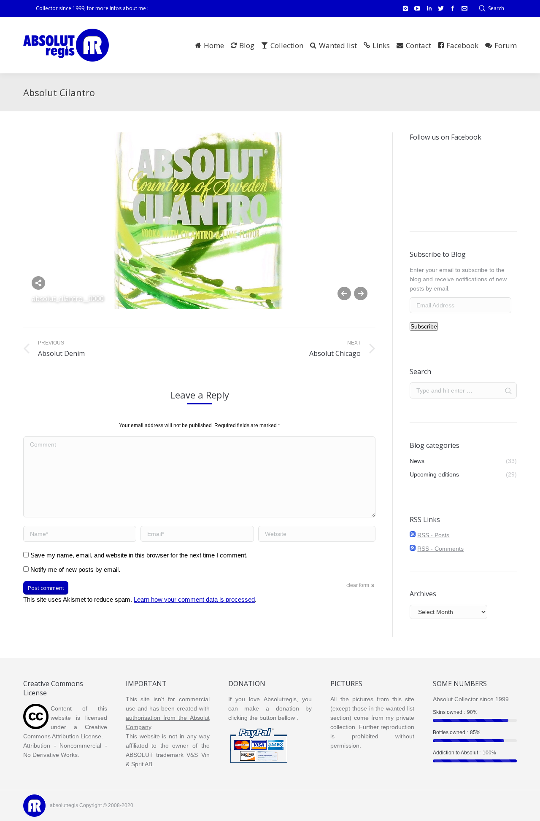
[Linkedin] (429, 8)
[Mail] (464, 8)
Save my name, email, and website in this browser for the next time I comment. (139, 555)
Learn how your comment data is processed (194, 599)
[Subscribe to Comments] (413, 548)
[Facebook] (453, 8)
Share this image (38, 283)
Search (496, 8)
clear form (357, 585)
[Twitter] (441, 8)
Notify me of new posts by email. (75, 569)
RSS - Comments (440, 548)
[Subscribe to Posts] (413, 535)
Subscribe (423, 326)
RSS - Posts (433, 535)
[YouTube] (417, 8)
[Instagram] (405, 8)
